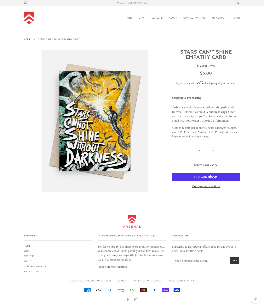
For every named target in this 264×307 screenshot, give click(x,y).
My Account (220, 18)
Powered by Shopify (181, 281)
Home (129, 18)
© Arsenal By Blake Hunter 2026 (90, 281)
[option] (95, 121)
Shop (142, 18)
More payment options (206, 186)
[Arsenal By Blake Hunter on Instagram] (136, 300)
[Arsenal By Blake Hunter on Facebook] (128, 300)
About (173, 18)
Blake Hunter (206, 66)
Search (122, 281)
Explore (157, 18)
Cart (237, 18)
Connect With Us (194, 18)
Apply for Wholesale (147, 281)
